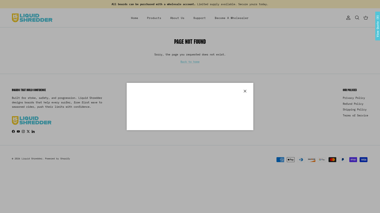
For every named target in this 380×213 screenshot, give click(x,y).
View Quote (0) (377, 26)
